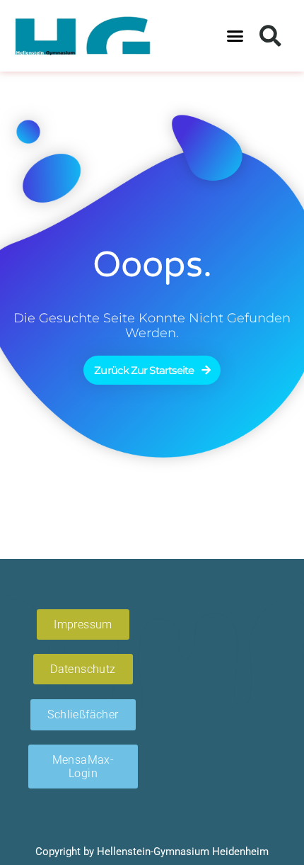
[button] (235, 36)
